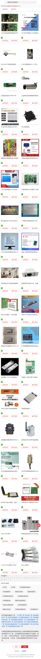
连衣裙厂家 (28, 615)
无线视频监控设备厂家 (15, 626)
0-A (2, 577)
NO (27, 577)
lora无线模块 (25, 127)
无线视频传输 (6, 600)
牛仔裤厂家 (20, 615)
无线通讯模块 (25, 408)
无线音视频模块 (22, 605)
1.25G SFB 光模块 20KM (8, 565)
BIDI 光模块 (25, 565)
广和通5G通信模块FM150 (29, 221)
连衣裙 (13, 587)
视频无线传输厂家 (7, 622)
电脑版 (24, 651)
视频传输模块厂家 (26, 617)
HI (17, 577)
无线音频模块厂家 (26, 624)
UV (2, 579)
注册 (24, 647)
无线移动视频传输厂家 (12, 624)
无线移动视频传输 (20, 609)
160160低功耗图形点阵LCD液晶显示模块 (13, 252)
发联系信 (5, 40)
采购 (38, 525)
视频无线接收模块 (20, 600)
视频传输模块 (31, 592)
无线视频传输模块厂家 (18, 620)
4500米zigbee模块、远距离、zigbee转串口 (14, 502)
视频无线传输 (6, 609)
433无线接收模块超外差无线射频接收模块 (14, 471)
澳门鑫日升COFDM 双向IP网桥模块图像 (13, 221)
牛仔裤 (5, 587)
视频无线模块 (19, 592)
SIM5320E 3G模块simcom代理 (31, 502)
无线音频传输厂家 (20, 622)
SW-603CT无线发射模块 (8, 64)
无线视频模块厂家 (32, 620)
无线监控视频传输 (8, 605)
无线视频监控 (34, 609)
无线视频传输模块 (25, 587)
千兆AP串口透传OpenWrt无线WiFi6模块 (13, 127)
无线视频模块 (6, 592)
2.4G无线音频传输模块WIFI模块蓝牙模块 (13, 33)
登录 (16, 647)
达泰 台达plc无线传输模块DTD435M (12, 408)
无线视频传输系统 (23, 596)
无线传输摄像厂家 (14, 617)
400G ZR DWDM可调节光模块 (30, 315)
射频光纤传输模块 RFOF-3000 (10, 346)
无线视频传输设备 (8, 596)
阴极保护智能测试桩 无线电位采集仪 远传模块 (15, 158)
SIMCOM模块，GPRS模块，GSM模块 (12, 315)
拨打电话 (14, 40)
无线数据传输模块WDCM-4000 (10, 440)
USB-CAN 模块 (5, 534)
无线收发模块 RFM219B (8, 96)
